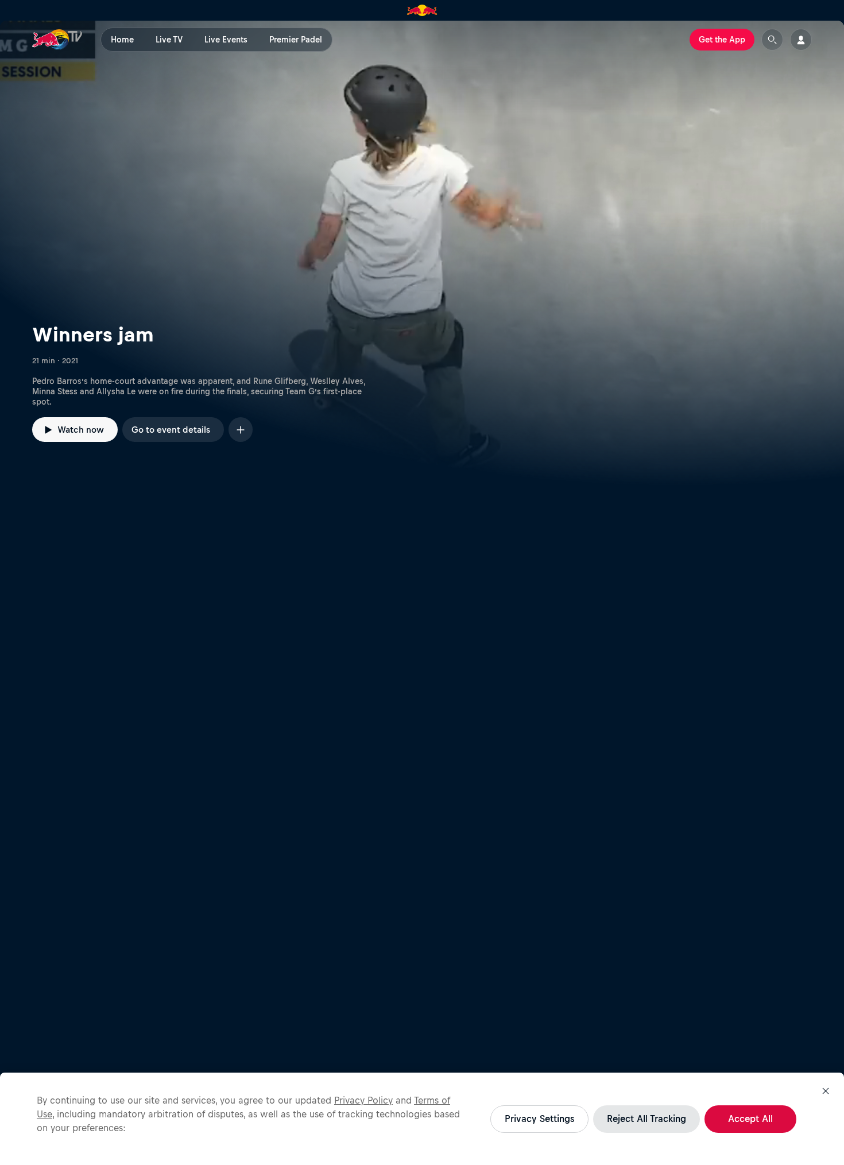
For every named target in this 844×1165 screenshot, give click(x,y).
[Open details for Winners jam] (422, 253)
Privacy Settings (539, 1118)
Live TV (169, 39)
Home (122, 39)
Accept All (750, 1118)
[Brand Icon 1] (422, 10)
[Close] (825, 1090)
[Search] (772, 40)
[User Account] (801, 40)
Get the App (722, 39)
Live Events (225, 39)
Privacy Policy (363, 1100)
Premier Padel (295, 39)
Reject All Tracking (646, 1118)
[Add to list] (241, 429)
